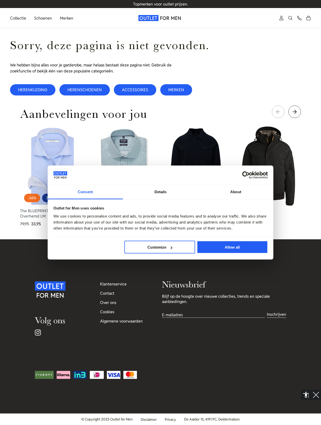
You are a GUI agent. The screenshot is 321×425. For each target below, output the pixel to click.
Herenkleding (32, 89)
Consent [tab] (85, 191)
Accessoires (135, 89)
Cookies (107, 311)
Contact (107, 293)
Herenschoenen (84, 89)
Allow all (232, 247)
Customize (156, 247)
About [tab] (235, 191)
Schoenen (43, 18)
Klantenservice (113, 284)
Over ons (108, 302)
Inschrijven (276, 314)
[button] (290, 18)
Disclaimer (149, 419)
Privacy (170, 419)
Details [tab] (160, 191)
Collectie (18, 18)
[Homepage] (160, 18)
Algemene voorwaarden (121, 321)
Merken (66, 18)
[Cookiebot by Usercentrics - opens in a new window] (246, 175)
